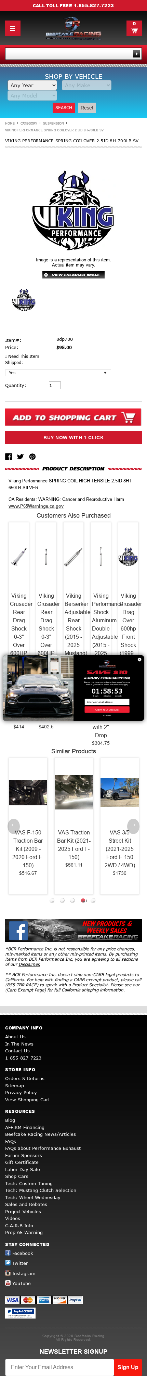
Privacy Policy (21, 1092)
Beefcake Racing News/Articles (40, 1134)
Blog (10, 1120)
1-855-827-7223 (94, 5)
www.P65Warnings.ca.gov (36, 506)
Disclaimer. (29, 964)
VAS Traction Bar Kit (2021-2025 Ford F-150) (74, 845)
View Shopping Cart (27, 1099)
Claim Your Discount (106, 709)
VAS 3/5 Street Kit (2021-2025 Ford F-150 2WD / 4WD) (120, 849)
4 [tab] (83, 901)
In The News (19, 1044)
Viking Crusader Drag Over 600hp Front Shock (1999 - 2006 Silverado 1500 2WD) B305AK (128, 645)
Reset (87, 108)
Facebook (22, 1253)
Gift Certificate (22, 1162)
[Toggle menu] (13, 28)
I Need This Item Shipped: (22, 359)
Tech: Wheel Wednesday (33, 1197)
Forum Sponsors (23, 1155)
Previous (13, 826)
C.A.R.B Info (19, 1225)
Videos (12, 1218)
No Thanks (107, 715)
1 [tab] (53, 901)
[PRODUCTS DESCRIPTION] (73, 468)
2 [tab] (63, 901)
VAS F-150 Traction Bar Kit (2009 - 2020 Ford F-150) (28, 849)
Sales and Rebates (26, 1204)
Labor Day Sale (22, 1169)
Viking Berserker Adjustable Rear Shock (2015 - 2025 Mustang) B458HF (73, 628)
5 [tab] (94, 901)
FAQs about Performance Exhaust (43, 1148)
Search (63, 107)
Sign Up (128, 1367)
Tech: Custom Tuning (29, 1183)
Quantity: (15, 385)
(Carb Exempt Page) (26, 989)
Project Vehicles (23, 1211)
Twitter (20, 1263)
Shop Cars (16, 1176)
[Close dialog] (139, 660)
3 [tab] (73, 901)
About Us (15, 1036)
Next (133, 826)
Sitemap (14, 1085)
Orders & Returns (24, 1078)
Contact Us (17, 1050)
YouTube (21, 1283)
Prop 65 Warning (24, 1232)
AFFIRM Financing (24, 1127)
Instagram (24, 1273)
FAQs (10, 1141)
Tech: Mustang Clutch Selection (40, 1190)
